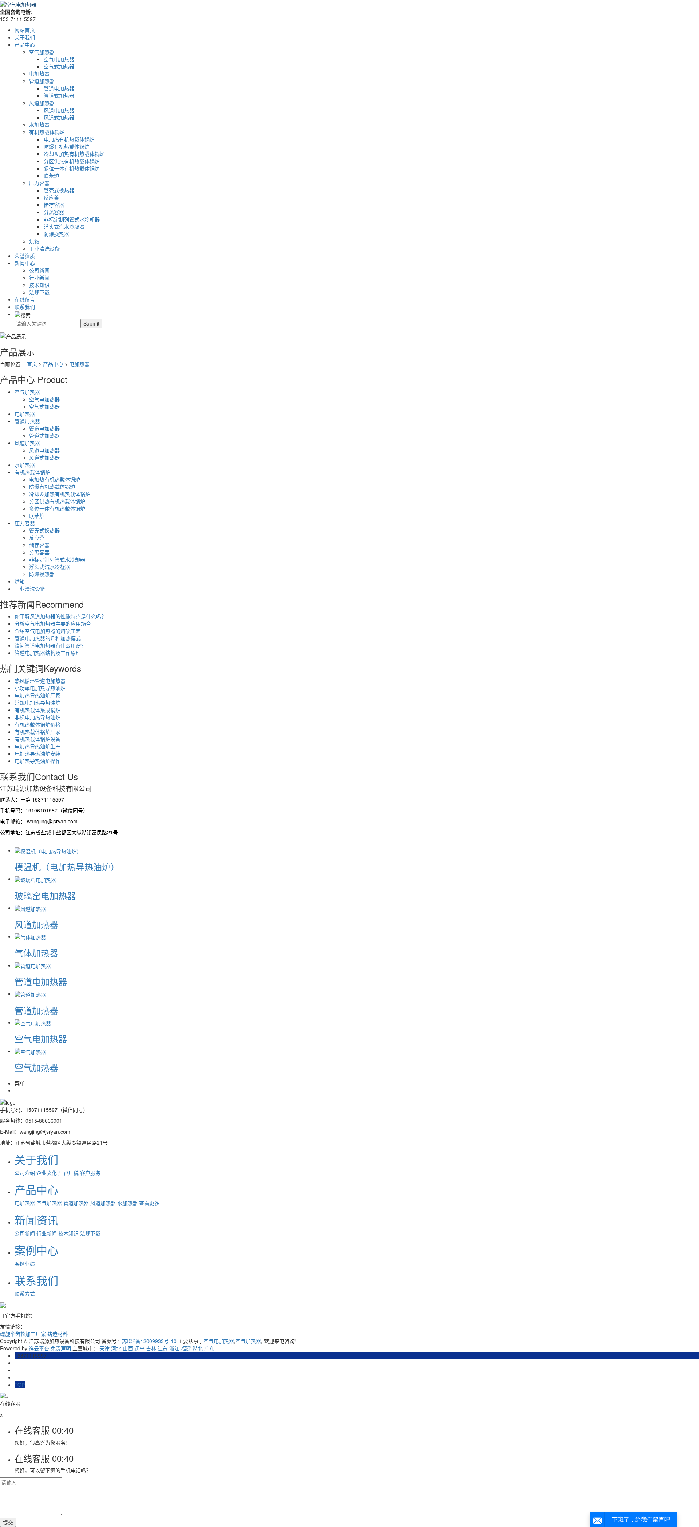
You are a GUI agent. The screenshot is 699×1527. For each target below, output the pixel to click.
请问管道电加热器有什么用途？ (50, 645)
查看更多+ (150, 1203)
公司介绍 (25, 1172)
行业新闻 (39, 277)
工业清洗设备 (44, 248)
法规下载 (39, 292)
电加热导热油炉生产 (37, 746)
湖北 (198, 1348)
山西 (128, 1348)
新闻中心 (25, 263)
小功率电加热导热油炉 (40, 688)
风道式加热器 (59, 117)
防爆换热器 (56, 233)
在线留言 (25, 299)
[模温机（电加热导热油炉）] (48, 850)
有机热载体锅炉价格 (37, 724)
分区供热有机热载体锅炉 (72, 161)
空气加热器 (42, 51)
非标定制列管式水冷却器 (72, 219)
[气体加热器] (30, 936)
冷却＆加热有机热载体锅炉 (74, 153)
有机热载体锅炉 (47, 131)
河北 (116, 1348)
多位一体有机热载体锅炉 (72, 168)
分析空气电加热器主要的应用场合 (53, 623)
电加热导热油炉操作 (37, 760)
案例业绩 (25, 1263)
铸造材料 (57, 1333)
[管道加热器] (30, 993)
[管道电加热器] (33, 965)
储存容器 (54, 204)
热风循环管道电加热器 (40, 680)
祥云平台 (39, 1348)
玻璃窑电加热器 (45, 895)
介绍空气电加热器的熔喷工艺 (48, 630)
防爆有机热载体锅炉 (67, 146)
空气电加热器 (59, 59)
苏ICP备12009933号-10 (149, 1341)
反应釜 (51, 197)
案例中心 (36, 1250)
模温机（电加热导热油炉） (67, 866)
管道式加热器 (59, 95)
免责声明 (61, 1348)
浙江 (174, 1348)
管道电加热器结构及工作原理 (48, 652)
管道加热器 (42, 80)
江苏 (163, 1348)
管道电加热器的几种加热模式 (48, 638)
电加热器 (39, 73)
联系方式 (25, 1293)
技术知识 (39, 284)
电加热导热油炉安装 (37, 753)
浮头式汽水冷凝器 (64, 226)
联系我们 (25, 306)
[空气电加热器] (33, 1022)
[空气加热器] (30, 1051)
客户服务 (90, 1172)
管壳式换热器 (59, 190)
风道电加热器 (59, 110)
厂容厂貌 (68, 1172)
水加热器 (39, 124)
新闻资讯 (36, 1220)
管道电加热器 (59, 88)
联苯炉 (51, 175)
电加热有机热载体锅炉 (69, 139)
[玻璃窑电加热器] (35, 878)
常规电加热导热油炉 (37, 702)
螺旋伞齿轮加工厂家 (23, 1333)
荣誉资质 (25, 255)
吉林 (151, 1348)
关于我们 (25, 37)
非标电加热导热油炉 (37, 717)
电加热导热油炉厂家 (37, 695)
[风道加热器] (30, 907)
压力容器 (39, 182)
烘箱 (34, 241)
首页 (32, 363)
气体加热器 (36, 952)
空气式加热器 (59, 66)
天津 (104, 1348)
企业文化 (46, 1172)
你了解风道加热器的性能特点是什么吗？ (60, 616)
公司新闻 (39, 270)
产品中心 (25, 44)
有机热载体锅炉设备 (37, 739)
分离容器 (54, 212)
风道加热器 (42, 102)
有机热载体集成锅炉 (37, 709)
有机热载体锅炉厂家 (37, 731)
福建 (186, 1348)
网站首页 (25, 30)
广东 (209, 1348)
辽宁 (139, 1348)
